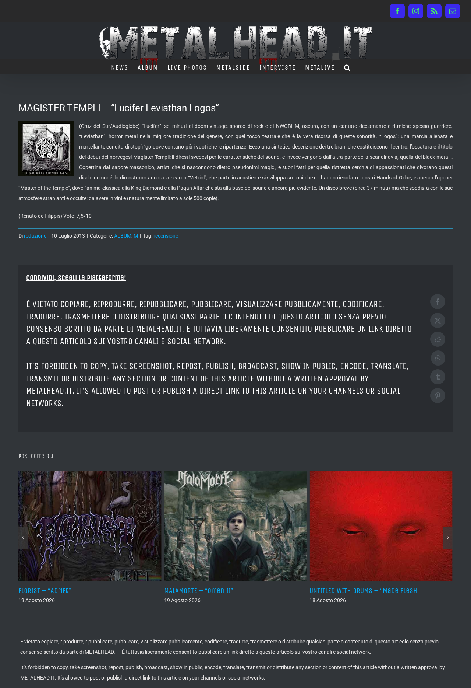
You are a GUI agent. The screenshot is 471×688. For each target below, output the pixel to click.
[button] (347, 66)
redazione (35, 236)
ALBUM (122, 236)
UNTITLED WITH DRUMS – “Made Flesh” (310, 590)
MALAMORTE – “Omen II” (144, 590)
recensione (165, 236)
